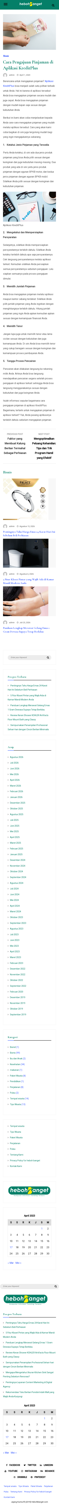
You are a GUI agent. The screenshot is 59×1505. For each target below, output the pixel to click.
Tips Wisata (15, 1104)
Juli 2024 (14, 888)
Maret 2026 (15, 786)
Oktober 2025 (16, 808)
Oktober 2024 (16, 871)
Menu (7, 4)
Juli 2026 (14, 763)
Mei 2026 (14, 774)
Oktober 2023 (16, 917)
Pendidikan (15, 1081)
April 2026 (15, 780)
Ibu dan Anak (16, 1058)
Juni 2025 (14, 826)
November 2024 (17, 866)
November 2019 (17, 1003)
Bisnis (6, 55)
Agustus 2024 (16, 883)
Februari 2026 (16, 791)
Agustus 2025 (16, 814)
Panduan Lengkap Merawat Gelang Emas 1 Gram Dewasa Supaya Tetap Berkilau (26, 629)
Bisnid (13, 1047)
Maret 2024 (15, 911)
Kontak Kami (16, 1166)
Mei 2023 (14, 946)
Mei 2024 (14, 900)
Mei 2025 (14, 831)
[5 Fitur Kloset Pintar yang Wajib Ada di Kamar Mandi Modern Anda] (25, 566)
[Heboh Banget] (31, 6)
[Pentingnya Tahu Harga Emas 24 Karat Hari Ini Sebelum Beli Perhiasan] (25, 519)
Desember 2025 (17, 803)
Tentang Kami (16, 1155)
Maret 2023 (15, 957)
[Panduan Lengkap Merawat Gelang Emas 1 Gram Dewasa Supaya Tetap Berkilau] (25, 615)
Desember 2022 (17, 969)
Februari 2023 (16, 963)
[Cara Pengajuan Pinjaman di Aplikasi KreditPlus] (29, 48)
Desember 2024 (17, 860)
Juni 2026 (14, 768)
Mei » (18, 1262)
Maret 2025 (15, 843)
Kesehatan (15, 1064)
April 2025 (15, 837)
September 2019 (18, 1014)
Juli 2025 (14, 820)
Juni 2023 (14, 940)
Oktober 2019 (16, 1009)
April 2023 (15, 951)
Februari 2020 (16, 991)
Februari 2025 (16, 848)
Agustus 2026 (16, 757)
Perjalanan (15, 1087)
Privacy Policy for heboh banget (25, 1160)
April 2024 (15, 906)
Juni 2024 (14, 894)
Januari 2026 (16, 797)
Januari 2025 (16, 854)
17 (11, 1247)
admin (12, 75)
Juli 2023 (14, 934)
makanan (14, 1070)
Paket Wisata (16, 1076)
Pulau (12, 1093)
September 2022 (18, 986)
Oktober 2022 (16, 980)
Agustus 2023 (16, 928)
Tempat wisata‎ (17, 1098)
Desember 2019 (17, 997)
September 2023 (18, 923)
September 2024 (18, 877)
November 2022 (17, 974)
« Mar (11, 1262)
